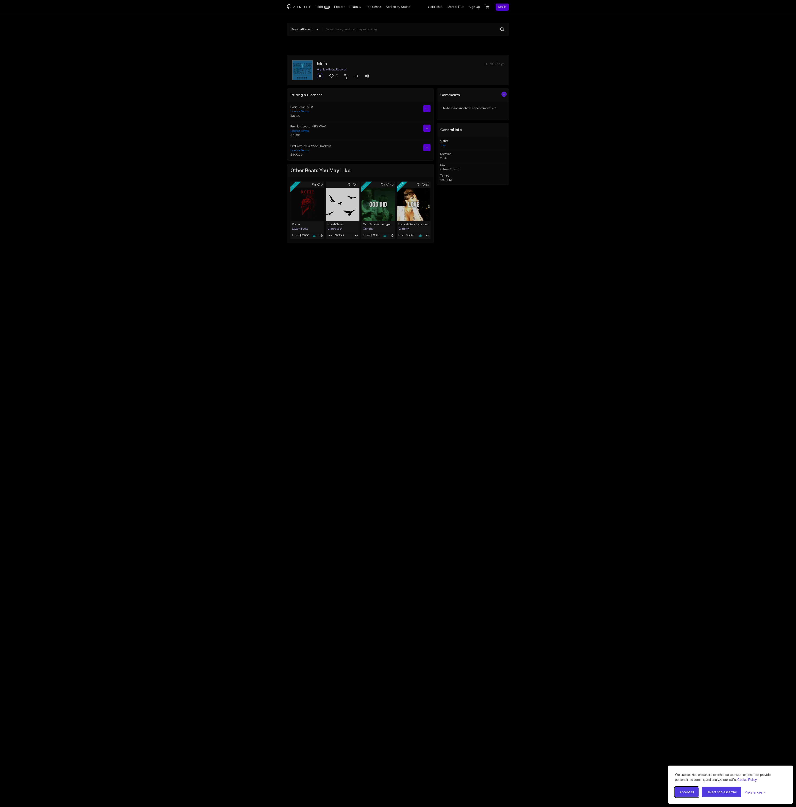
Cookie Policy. (747, 779)
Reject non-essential (721, 792)
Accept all (687, 792)
